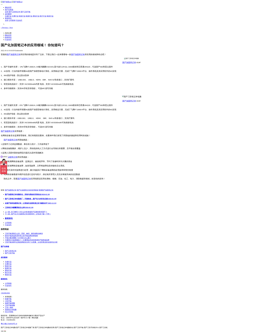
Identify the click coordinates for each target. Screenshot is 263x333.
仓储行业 (8, 262)
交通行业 (8, 264)
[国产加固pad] (131, 2)
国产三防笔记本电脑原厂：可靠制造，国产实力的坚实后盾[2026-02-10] (30, 199)
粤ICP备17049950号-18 (9, 324)
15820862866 (5, 293)
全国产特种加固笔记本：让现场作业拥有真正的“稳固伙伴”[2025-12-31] (30, 203)
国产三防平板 (10, 253)
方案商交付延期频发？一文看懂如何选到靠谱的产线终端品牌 (27, 240)
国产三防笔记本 (10, 251)
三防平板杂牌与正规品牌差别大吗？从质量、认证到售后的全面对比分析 (31, 242)
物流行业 (8, 275)
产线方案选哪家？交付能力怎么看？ (18, 238)
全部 (6, 12)
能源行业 (8, 268)
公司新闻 (8, 223)
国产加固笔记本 (13, 54)
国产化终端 (5, 246)
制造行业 (8, 266)
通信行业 (8, 270)
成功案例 (4, 257)
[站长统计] (3, 331)
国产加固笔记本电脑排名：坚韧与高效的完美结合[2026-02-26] (27, 194)
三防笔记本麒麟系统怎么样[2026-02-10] (19, 207)
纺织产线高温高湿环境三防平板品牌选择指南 (21, 236)
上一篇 (26, 212)
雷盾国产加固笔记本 (46, 190)
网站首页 (8, 7)
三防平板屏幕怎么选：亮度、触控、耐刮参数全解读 (24, 233)
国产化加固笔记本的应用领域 (27, 190)
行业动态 (8, 39)
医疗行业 (8, 272)
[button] (4, 27)
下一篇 (28, 214)
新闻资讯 (8, 37)
